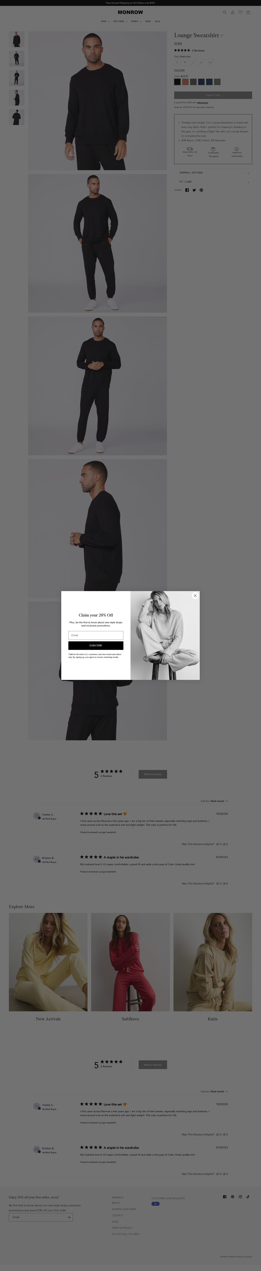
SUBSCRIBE (95, 645)
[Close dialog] (195, 596)
